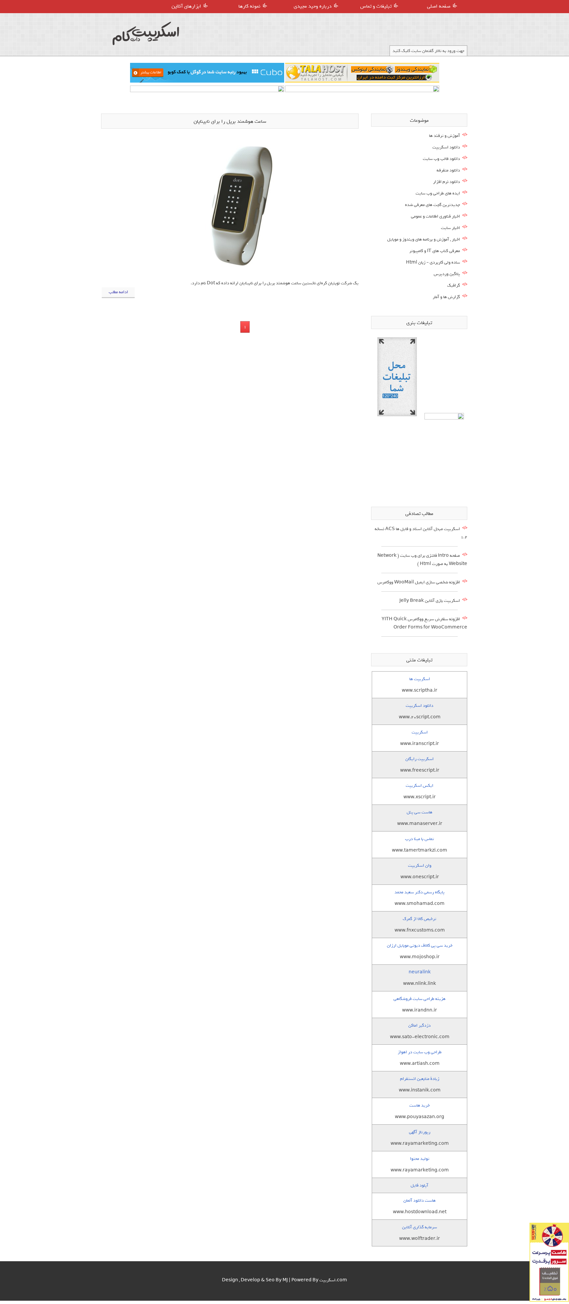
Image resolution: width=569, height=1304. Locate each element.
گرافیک (453, 285)
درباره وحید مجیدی (313, 6)
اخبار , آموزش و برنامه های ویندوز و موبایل (423, 239)
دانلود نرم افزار (446, 181)
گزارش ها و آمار (446, 297)
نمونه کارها (249, 6)
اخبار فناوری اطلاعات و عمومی (435, 216)
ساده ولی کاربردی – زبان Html (433, 262)
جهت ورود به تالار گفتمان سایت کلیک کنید (428, 50)
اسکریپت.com (333, 1280)
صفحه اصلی (438, 6)
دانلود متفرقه (448, 170)
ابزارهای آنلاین (186, 6)
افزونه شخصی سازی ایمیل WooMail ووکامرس (418, 582)
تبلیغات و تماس (376, 6)
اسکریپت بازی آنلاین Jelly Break (429, 600)
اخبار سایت (450, 227)
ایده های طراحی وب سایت (438, 193)
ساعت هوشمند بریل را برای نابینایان (230, 121)
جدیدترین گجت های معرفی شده (432, 204)
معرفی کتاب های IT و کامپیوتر (434, 250)
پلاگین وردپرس (447, 273)
